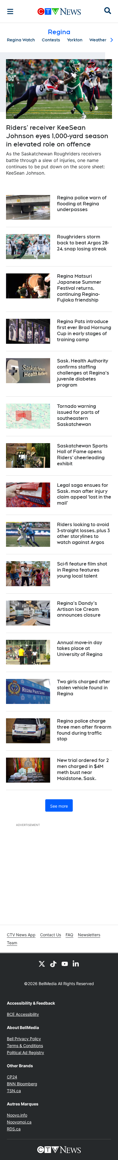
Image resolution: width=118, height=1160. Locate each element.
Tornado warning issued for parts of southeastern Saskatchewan (78, 415)
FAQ (69, 934)
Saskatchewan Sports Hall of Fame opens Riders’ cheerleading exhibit (82, 454)
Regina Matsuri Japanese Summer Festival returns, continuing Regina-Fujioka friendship (79, 288)
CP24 (12, 1076)
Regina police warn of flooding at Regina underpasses (82, 204)
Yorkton (74, 40)
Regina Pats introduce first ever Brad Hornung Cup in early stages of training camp (84, 330)
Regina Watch (21, 40)
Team (12, 942)
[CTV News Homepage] (59, 11)
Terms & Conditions (25, 1045)
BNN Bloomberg (22, 1083)
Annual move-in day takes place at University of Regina (80, 648)
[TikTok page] (53, 963)
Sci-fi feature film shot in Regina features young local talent (82, 570)
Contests (51, 40)
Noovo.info (17, 1115)
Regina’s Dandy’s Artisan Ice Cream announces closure (79, 609)
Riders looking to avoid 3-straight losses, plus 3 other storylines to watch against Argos (83, 533)
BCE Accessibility (23, 1014)
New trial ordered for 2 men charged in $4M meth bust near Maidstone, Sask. (83, 769)
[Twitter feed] (41, 963)
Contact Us (50, 934)
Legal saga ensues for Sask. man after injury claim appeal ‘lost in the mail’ (84, 494)
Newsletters (89, 934)
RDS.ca (14, 1128)
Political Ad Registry (25, 1052)
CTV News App (21, 934)
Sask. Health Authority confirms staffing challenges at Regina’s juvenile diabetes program (83, 372)
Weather (98, 40)
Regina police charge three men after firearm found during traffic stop (84, 730)
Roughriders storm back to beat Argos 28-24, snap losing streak (83, 243)
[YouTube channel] (64, 963)
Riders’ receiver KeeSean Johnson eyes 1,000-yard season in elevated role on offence (57, 136)
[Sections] (10, 11)
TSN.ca (14, 1090)
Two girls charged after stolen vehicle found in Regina (83, 687)
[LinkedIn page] (76, 963)
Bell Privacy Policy (24, 1038)
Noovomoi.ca (19, 1122)
